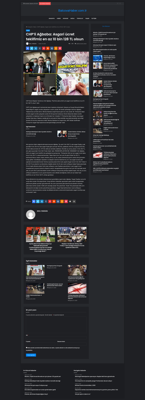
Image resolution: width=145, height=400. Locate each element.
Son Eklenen (106, 26)
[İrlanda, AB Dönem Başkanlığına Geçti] (97, 58)
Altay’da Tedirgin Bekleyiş (101, 135)
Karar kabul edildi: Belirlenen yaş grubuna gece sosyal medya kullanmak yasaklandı (111, 65)
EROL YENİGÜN (32, 43)
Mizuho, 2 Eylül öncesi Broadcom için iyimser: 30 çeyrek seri (104, 33)
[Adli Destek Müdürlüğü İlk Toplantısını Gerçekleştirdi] (77, 270)
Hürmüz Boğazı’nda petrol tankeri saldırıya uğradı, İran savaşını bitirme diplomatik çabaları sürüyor (104, 105)
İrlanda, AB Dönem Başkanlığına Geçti (109, 56)
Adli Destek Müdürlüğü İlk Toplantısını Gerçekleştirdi (76, 277)
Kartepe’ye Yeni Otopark (54, 266)
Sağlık (72, 18)
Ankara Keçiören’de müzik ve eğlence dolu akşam (110, 113)
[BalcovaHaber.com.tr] (72, 10)
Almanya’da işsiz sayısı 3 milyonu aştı (61, 3)
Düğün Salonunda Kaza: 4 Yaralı (34, 296)
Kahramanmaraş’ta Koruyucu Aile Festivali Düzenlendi (35, 277)
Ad (27, 335)
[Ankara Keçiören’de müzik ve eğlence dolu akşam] (97, 114)
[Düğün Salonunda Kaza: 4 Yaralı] (35, 288)
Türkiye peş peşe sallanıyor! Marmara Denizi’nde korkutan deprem (77, 296)
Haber (59, 18)
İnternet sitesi (61, 341)
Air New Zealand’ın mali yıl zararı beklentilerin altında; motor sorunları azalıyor (104, 74)
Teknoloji (80, 18)
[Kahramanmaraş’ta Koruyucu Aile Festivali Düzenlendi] (35, 270)
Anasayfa (52, 18)
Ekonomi (65, 18)
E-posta (28, 341)
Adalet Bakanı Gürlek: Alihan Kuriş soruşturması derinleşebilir (76, 134)
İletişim (94, 18)
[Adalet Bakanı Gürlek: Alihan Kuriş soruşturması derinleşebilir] (62, 134)
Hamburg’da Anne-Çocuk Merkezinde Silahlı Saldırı (55, 284)
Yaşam (87, 18)
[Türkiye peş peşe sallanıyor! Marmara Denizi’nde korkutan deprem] (77, 288)
